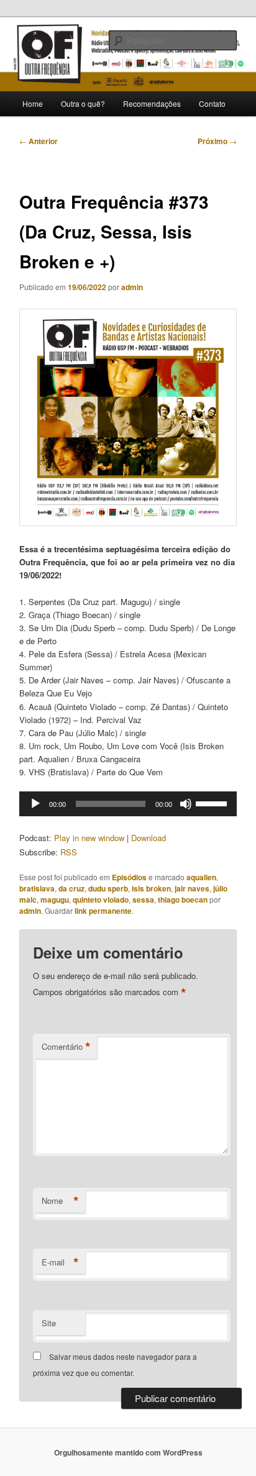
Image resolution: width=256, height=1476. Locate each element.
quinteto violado (101, 899)
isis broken (151, 888)
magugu (54, 899)
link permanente (103, 910)
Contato (212, 103)
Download (148, 838)
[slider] (213, 802)
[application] (127, 803)
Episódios (129, 877)
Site (49, 1323)
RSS (68, 852)
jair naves (192, 888)
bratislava (37, 888)
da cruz (71, 888)
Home (32, 103)
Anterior (38, 141)
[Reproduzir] (35, 804)
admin (132, 287)
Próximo (217, 141)
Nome (60, 1201)
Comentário (66, 1047)
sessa (143, 899)
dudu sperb (108, 888)
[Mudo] (186, 804)
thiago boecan (183, 899)
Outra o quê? (83, 103)
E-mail (60, 1262)
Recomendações (152, 103)
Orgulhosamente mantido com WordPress (128, 1452)
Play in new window (89, 838)
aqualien (201, 877)
